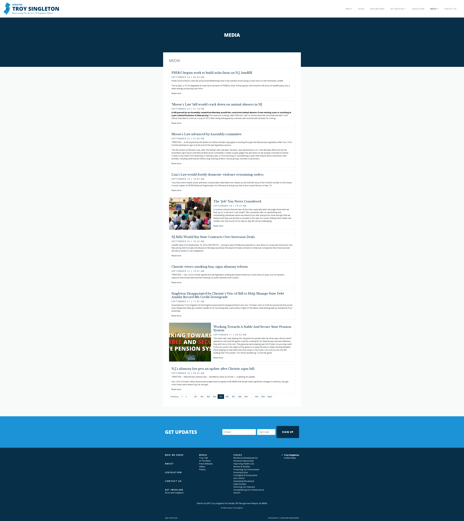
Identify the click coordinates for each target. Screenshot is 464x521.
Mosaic (275, 518)
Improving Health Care (243, 463)
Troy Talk (203, 458)
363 (208, 396)
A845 (234, 381)
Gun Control (239, 478)
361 (195, 396)
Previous (174, 396)
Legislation (418, 8)
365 (220, 396)
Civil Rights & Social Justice (245, 475)
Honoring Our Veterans (244, 487)
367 (233, 396)
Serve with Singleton (174, 492)
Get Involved (397, 8)
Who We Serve (377, 8)
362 (202, 396)
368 (239, 396)
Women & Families (241, 466)
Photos (202, 469)
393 (256, 396)
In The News (205, 460)
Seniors (236, 492)
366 (227, 396)
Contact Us (450, 8)
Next (270, 396)
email (175, 518)
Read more (176, 93)
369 (246, 396)
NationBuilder (294, 518)
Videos (202, 466)
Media (433, 8)
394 (263, 396)
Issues (361, 8)
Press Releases (206, 463)
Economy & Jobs (240, 472)
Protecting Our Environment (246, 469)
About (348, 8)
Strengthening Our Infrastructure (248, 489)
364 (214, 396)
